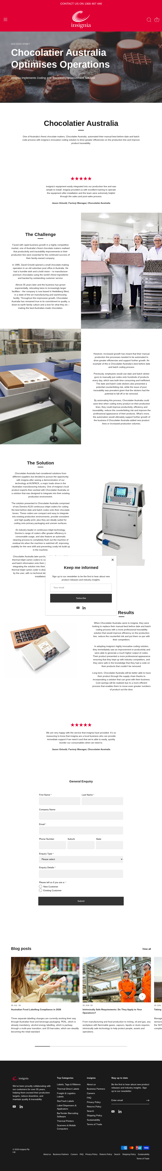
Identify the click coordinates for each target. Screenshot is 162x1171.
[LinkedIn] (84, 607)
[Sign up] (147, 1100)
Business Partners (96, 1089)
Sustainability (93, 1120)
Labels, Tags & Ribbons (69, 1084)
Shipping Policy (94, 1115)
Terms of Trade (94, 1124)
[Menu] (5, 19)
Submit (81, 901)
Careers (91, 1093)
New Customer (50, 886)
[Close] (112, 559)
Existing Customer (52, 890)
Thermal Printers (65, 1121)
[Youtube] (78, 607)
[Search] (149, 19)
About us (91, 1084)
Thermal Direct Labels (68, 1089)
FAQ (89, 1097)
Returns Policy (94, 1106)
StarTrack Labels (65, 1101)
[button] (19, 996)
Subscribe (81, 598)
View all (146, 949)
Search (90, 1111)
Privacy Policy (94, 1102)
